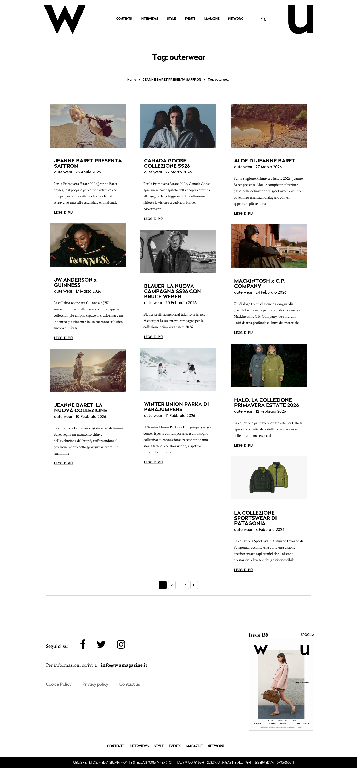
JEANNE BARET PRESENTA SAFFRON (88, 163)
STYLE (171, 19)
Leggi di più (63, 212)
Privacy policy (95, 684)
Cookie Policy (58, 684)
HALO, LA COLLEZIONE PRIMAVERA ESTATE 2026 (266, 402)
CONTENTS (124, 19)
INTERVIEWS (149, 19)
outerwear (63, 172)
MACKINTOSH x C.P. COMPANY (260, 283)
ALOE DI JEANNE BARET (264, 161)
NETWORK (235, 19)
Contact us (129, 684)
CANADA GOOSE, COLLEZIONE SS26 (167, 163)
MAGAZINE (211, 19)
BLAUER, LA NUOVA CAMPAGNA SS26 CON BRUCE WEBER (172, 291)
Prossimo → (194, 585)
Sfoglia (307, 635)
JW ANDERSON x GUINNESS (75, 282)
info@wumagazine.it (124, 665)
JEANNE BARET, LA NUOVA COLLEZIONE (80, 408)
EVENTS (190, 19)
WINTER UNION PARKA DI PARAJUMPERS (176, 406)
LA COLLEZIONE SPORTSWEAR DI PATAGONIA (255, 518)
